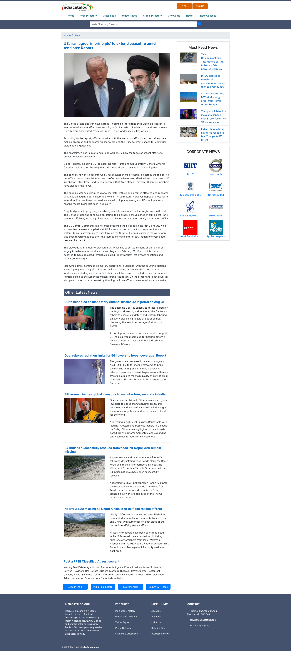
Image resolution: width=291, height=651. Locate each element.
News (189, 15)
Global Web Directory (126, 616)
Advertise (156, 616)
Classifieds (109, 15)
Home (70, 15)
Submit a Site (158, 628)
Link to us (156, 622)
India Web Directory (125, 611)
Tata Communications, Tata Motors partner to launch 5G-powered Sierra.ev (212, 61)
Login (184, 6)
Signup (200, 6)
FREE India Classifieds (126, 633)
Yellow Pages (129, 15)
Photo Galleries (207, 15)
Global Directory (152, 15)
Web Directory (88, 15)
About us (156, 611)
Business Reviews (160, 633)
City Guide (174, 15)
